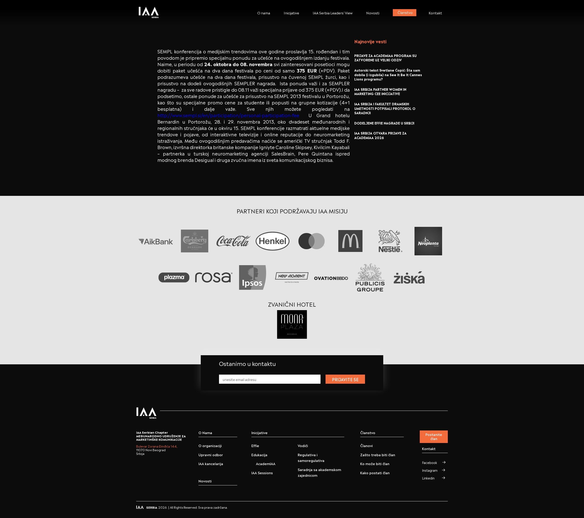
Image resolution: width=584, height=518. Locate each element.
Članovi (366, 445)
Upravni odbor (210, 454)
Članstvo (405, 12)
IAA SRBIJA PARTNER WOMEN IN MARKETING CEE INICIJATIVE (380, 91)
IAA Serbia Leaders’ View (332, 12)
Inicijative (291, 12)
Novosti (372, 12)
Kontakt (435, 12)
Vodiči (303, 445)
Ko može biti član (374, 463)
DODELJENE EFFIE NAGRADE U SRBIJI (384, 122)
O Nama (205, 432)
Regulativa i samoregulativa (311, 457)
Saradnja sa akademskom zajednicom (319, 472)
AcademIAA (265, 463)
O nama (263, 12)
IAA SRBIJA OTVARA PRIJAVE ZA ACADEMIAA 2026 (380, 135)
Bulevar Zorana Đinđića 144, (156, 446)
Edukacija (259, 454)
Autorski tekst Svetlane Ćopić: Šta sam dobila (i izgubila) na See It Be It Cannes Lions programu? (388, 74)
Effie (255, 445)
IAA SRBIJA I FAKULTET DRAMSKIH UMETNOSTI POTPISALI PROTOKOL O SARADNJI (384, 108)
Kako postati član (375, 472)
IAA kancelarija (210, 463)
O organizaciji (210, 445)
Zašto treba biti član (377, 454)
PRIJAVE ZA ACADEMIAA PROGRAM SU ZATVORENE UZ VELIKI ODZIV (385, 57)
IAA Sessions (262, 472)
